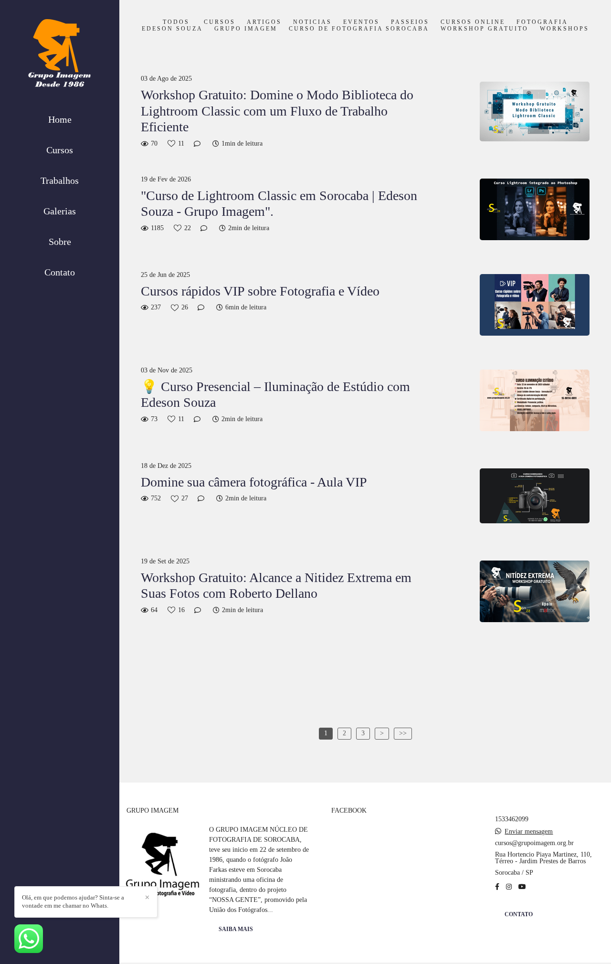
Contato (59, 272)
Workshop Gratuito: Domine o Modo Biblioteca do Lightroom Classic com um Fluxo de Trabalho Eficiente (277, 110)
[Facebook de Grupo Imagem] (497, 886)
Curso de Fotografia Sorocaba (359, 29)
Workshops (564, 29)
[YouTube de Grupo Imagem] (522, 886)
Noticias (312, 22)
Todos (176, 22)
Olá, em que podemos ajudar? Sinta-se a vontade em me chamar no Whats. (73, 901)
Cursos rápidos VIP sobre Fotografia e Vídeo (260, 291)
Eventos (361, 22)
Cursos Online (473, 22)
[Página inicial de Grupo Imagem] (59, 55)
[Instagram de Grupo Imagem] (509, 886)
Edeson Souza (172, 29)
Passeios (410, 22)
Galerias (59, 211)
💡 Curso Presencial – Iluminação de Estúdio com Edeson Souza (275, 394)
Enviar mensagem (529, 831)
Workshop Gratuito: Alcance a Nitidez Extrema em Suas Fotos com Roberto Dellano (276, 585)
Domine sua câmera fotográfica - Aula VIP (254, 482)
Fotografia (542, 22)
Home (60, 119)
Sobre (60, 241)
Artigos (264, 22)
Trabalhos (60, 180)
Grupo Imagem (245, 29)
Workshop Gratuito (484, 29)
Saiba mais (236, 929)
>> (403, 733)
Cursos (59, 150)
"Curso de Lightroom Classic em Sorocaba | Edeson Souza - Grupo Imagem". (279, 203)
